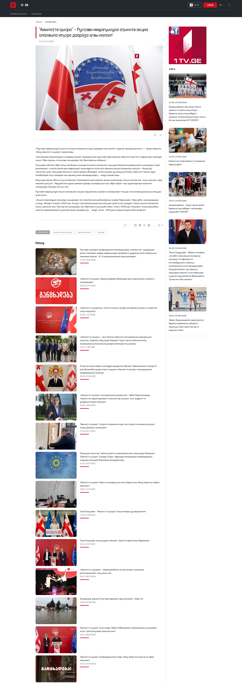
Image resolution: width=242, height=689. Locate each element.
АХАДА (39, 22)
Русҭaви (101, 232)
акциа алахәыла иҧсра (62, 232)
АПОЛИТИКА (42, 232)
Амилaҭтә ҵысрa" (85, 232)
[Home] (13, 5)
